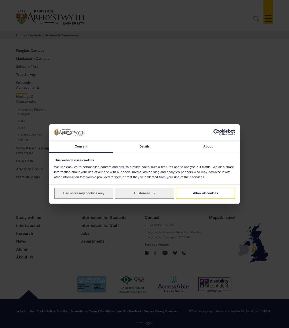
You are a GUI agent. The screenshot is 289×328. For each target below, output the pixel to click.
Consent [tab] (81, 146)
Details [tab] (144, 146)
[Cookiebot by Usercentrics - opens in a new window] (216, 132)
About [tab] (208, 146)
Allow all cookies (205, 193)
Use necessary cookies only (83, 193)
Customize (142, 193)
